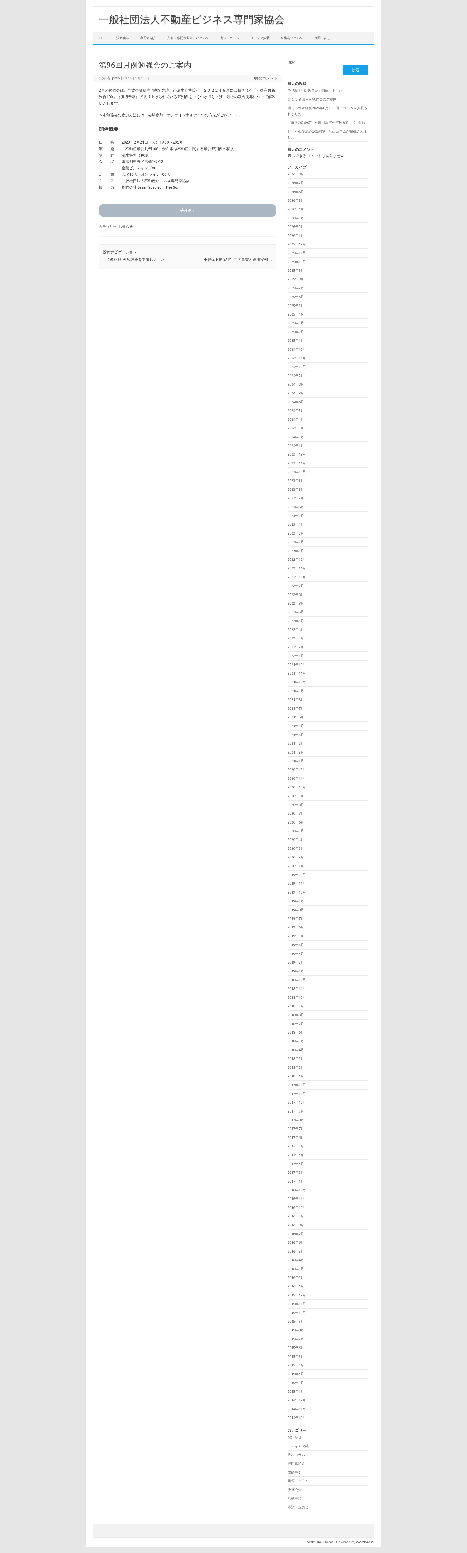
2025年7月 (296, 288)
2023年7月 (296, 498)
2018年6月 (296, 1032)
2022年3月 (296, 638)
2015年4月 (296, 1365)
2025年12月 (297, 244)
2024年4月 (296, 419)
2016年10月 (297, 1207)
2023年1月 (296, 551)
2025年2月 (296, 332)
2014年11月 (297, 1409)
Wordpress (364, 1542)
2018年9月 (296, 1006)
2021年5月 (296, 726)
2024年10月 (297, 367)
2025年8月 (296, 279)
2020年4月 (296, 839)
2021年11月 (297, 673)
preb (116, 78)
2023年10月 (297, 472)
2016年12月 (297, 1190)
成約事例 (295, 1472)
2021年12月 (297, 664)
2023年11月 (297, 463)
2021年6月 (296, 717)
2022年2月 (296, 647)
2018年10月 (297, 997)
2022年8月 (296, 594)
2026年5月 (296, 200)
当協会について (292, 38)
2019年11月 (297, 883)
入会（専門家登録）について (188, 38)
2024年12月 (297, 349)
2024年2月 (296, 437)
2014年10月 (297, 1417)
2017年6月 (296, 1137)
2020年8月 (296, 805)
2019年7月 (296, 918)
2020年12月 (297, 769)
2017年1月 (296, 1181)
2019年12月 (297, 875)
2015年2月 (296, 1383)
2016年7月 (296, 1234)
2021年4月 (296, 734)
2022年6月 (296, 612)
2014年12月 (297, 1400)
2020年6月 (296, 822)
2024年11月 (297, 358)
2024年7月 (296, 393)
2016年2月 (296, 1277)
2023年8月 (296, 489)
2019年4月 (296, 945)
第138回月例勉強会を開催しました (315, 90)
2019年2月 (296, 962)
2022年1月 (296, 656)
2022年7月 (296, 603)
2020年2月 (296, 857)
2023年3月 (296, 533)
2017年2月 (296, 1172)
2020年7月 (296, 813)
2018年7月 (296, 1024)
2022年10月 (297, 577)
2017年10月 (297, 1102)
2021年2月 (296, 752)
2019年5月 (296, 936)
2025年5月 (296, 305)
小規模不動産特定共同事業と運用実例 (238, 259)
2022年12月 (297, 559)
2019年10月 (297, 892)
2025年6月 (296, 296)
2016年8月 (296, 1225)
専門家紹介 (148, 38)
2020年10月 (297, 787)
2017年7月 (296, 1128)
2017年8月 (296, 1120)
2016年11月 (297, 1198)
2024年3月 (296, 428)
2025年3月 (296, 323)
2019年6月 (296, 927)
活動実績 (122, 38)
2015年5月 (296, 1356)
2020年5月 (296, 831)
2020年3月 (296, 848)
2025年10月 (297, 262)
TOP (102, 38)
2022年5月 (296, 621)
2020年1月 (296, 866)
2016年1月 (296, 1286)
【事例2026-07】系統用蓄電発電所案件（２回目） (327, 122)
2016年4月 (296, 1260)
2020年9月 (296, 796)
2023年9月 (296, 480)
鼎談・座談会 (298, 1507)
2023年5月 (296, 515)
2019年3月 (296, 953)
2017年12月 (297, 1085)
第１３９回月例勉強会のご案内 (312, 99)
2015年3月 (296, 1374)
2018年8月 (296, 1015)
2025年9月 (296, 270)
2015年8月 (296, 1330)
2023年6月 (296, 507)
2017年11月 (297, 1094)
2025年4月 (296, 314)
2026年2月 (296, 226)
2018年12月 (297, 980)
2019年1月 (296, 971)
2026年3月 (296, 218)
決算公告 (295, 1490)
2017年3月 (296, 1164)
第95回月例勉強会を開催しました (134, 259)
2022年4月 (296, 629)
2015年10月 (297, 1313)
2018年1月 (296, 1076)
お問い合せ (322, 38)
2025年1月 (296, 340)
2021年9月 (296, 691)
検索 (291, 62)
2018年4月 (296, 1050)
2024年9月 (296, 375)
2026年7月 (296, 183)
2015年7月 (296, 1339)
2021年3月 (296, 743)
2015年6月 (296, 1347)
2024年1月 (296, 445)
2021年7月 (296, 708)
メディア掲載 (260, 38)
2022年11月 (297, 568)
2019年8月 (296, 910)
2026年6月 (296, 192)
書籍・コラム (229, 38)
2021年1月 (296, 761)
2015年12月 (297, 1295)
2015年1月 (296, 1391)
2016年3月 (296, 1269)
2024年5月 (296, 410)
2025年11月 (297, 253)
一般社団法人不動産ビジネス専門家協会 (192, 19)
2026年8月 (296, 174)
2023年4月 (296, 524)
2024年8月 (296, 384)
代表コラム (296, 1454)
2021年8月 (296, 699)
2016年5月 (296, 1251)
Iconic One (314, 1542)
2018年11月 (297, 988)
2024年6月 (296, 402)
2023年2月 (296, 542)
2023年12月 (297, 454)
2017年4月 (296, 1155)
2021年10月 (297, 682)
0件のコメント (265, 78)
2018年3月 (296, 1058)
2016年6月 (296, 1242)
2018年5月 (296, 1041)
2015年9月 (296, 1321)
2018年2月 (296, 1067)
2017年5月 (296, 1146)
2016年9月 (296, 1216)
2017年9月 (296, 1111)
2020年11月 (297, 778)
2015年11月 (297, 1304)
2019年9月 (296, 901)
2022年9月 (296, 586)
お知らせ (126, 226)
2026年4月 (296, 209)
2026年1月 (296, 235)
